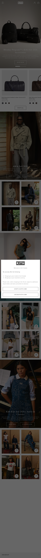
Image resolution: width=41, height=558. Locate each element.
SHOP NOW (20, 62)
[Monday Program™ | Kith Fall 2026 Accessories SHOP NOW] (20, 34)
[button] (24, 66)
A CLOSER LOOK (27, 176)
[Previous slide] (2, 34)
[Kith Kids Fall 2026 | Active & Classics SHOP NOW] (20, 394)
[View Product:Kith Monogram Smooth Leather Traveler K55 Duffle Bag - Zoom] (9, 103)
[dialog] (20, 279)
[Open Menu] (3, 3)
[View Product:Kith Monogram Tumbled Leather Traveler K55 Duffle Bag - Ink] (2, 103)
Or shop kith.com (20, 294)
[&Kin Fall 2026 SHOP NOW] (20, 146)
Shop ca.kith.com (20, 289)
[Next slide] (38, 34)
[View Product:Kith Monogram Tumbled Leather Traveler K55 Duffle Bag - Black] (6, 103)
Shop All (20, 108)
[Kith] (20, 3)
